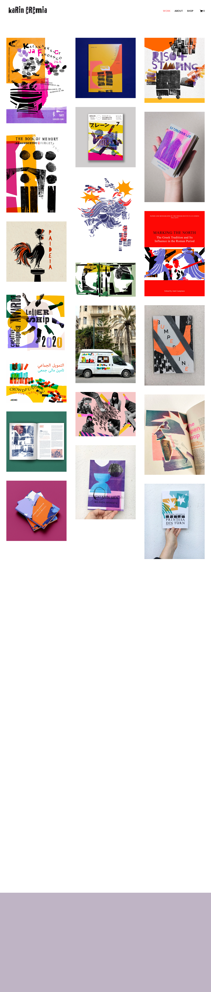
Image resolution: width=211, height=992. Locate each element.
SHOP (190, 11)
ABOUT (179, 11)
